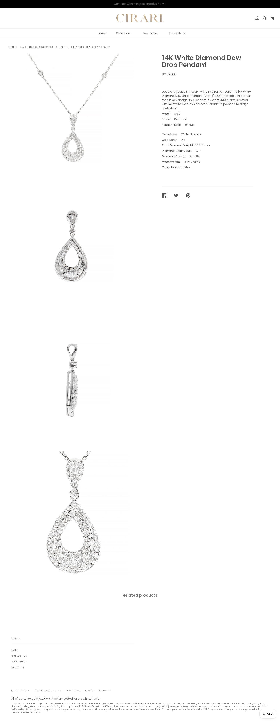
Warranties (150, 33)
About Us (175, 33)
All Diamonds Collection (36, 47)
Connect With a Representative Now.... (140, 4)
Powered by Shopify (98, 690)
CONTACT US (173, 82)
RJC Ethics (73, 690)
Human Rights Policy (48, 690)
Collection (123, 33)
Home (102, 33)
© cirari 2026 (20, 690)
